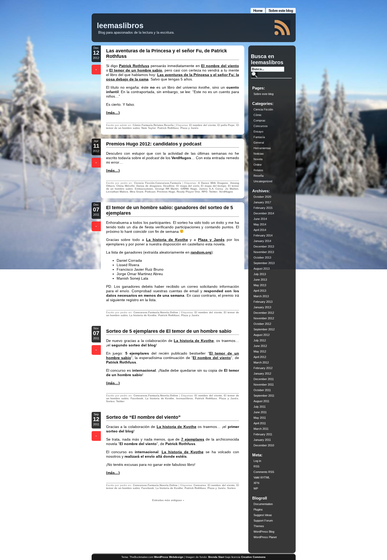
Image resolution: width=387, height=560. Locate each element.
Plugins (258, 509)
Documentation (263, 504)
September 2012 (264, 329)
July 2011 (260, 406)
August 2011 (261, 401)
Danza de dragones (148, 185)
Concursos (162, 182)
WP (256, 488)
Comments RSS (264, 471)
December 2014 (264, 213)
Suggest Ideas (263, 515)
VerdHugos (226, 191)
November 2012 (264, 318)
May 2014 (260, 224)
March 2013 (261, 296)
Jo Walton (231, 188)
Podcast (150, 191)
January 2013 (262, 307)
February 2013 (263, 301)
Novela (164, 312)
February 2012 (263, 368)
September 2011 (264, 395)
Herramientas (262, 148)
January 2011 (262, 439)
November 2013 (264, 252)
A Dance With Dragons (213, 182)
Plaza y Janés (189, 128)
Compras (259, 120)
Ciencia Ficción (144, 182)
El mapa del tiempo (213, 185)
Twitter (213, 191)
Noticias (259, 153)
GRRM (184, 188)
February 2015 (263, 207)
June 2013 (260, 279)
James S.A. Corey (211, 188)
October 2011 (262, 390)
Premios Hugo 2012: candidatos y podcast (153, 144)
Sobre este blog (281, 10)
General (259, 142)
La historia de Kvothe (167, 240)
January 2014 (262, 241)
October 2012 (262, 323)
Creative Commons (253, 557)
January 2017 (262, 202)
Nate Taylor (148, 128)
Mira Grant (136, 191)
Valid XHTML (262, 477)
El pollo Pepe (226, 125)
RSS (256, 466)
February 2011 (263, 434)
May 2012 (260, 351)
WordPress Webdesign (168, 557)
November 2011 (264, 384)
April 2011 (260, 423)
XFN (256, 483)
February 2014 (263, 235)
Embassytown (144, 188)
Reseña (169, 125)
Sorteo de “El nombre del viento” (143, 417)
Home (257, 10)
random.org (201, 252)
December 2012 (264, 312)
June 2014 (260, 218)
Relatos (158, 125)
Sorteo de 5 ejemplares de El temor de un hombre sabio (168, 331)
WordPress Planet (265, 537)
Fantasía (147, 125)
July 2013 (260, 274)
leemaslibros (120, 25)
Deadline (169, 185)
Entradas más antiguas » (168, 500)
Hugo (193, 188)
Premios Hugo (166, 191)
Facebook (137, 398)
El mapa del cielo (187, 185)
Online (174, 312)
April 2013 (260, 290)
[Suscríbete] (282, 28)
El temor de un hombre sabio (135, 70)
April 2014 (260, 229)
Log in (257, 460)
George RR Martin (166, 188)
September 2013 (264, 263)
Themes (259, 526)
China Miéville (125, 185)
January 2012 (262, 373)
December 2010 (264, 445)
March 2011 (261, 428)
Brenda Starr (216, 557)
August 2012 (262, 334)
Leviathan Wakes (117, 191)
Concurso (200, 485)
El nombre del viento (220, 66)
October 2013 (262, 257)
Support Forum (263, 520)
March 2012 (261, 362)
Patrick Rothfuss (134, 66)
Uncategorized (263, 181)
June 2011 (260, 412)
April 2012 (260, 357)
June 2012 (260, 345)
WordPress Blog (264, 531)
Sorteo (110, 401)
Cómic (137, 125)
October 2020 (262, 196)
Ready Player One (188, 191)
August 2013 (262, 268)
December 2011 (264, 379)
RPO (204, 191)
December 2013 (264, 246)
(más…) (113, 112)
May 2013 (260, 285)
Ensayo (258, 131)
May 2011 (260, 417)
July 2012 (260, 340)
